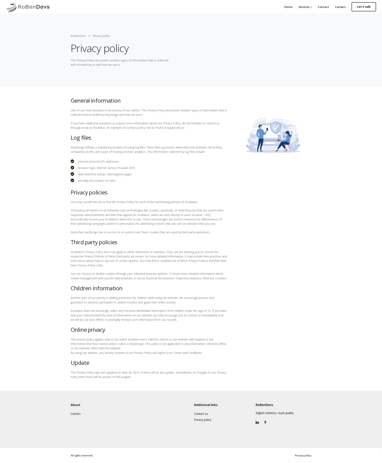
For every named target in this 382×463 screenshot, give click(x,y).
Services (303, 7)
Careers (340, 7)
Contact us (201, 414)
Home (288, 7)
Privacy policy (202, 420)
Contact (323, 7)
